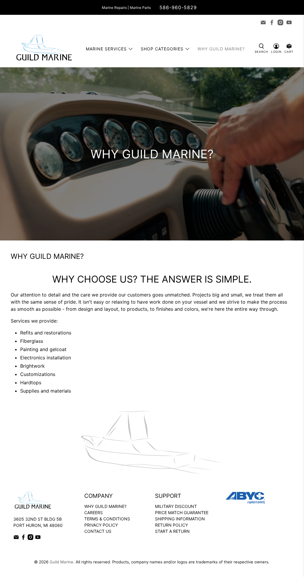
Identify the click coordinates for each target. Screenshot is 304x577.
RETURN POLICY (171, 524)
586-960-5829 (178, 7)
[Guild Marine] (44, 49)
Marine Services (106, 48)
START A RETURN (172, 531)
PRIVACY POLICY (101, 524)
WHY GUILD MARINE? (105, 506)
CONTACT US (97, 531)
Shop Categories (162, 48)
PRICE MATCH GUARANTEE (181, 512)
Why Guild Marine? (221, 48)
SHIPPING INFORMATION (180, 518)
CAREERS (93, 512)
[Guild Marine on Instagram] (280, 22)
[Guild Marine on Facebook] (272, 22)
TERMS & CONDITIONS (107, 518)
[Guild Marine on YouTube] (289, 22)
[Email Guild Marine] (263, 22)
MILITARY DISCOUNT (176, 506)
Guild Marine (61, 562)
